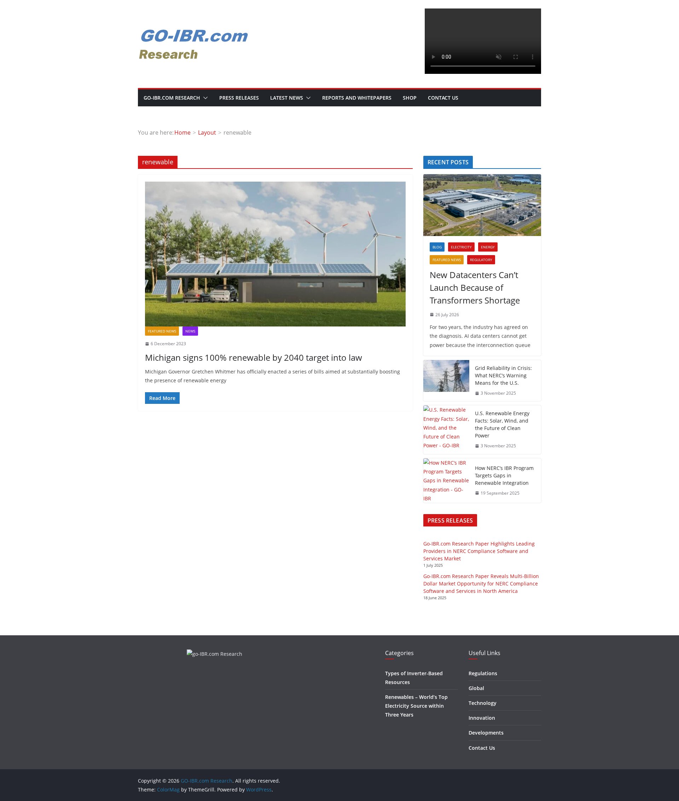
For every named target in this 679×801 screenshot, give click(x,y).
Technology (483, 703)
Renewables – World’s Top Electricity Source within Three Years (416, 706)
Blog (437, 247)
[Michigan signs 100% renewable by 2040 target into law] (275, 254)
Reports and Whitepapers (356, 97)
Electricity (461, 247)
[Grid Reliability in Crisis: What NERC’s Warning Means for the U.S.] (446, 380)
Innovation (482, 717)
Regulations (483, 673)
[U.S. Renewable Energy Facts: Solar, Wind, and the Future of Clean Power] (446, 429)
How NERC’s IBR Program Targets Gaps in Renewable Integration (504, 475)
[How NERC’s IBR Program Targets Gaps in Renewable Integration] (446, 480)
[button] (204, 98)
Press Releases (239, 97)
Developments (486, 732)
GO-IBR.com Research (172, 97)
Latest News (286, 97)
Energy (488, 247)
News (190, 331)
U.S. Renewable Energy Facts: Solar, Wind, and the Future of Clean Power (502, 424)
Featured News (162, 331)
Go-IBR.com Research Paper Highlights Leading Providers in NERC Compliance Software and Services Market (479, 551)
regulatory (481, 259)
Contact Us (443, 97)
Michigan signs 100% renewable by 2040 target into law (253, 357)
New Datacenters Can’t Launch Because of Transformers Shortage (475, 287)
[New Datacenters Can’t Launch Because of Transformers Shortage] (482, 205)
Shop (410, 97)
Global (476, 688)
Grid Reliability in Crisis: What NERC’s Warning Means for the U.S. (503, 375)
